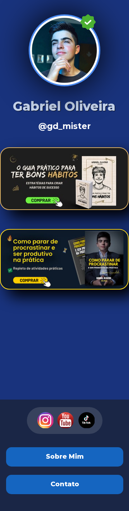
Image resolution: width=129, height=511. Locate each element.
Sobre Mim (64, 457)
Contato (64, 484)
